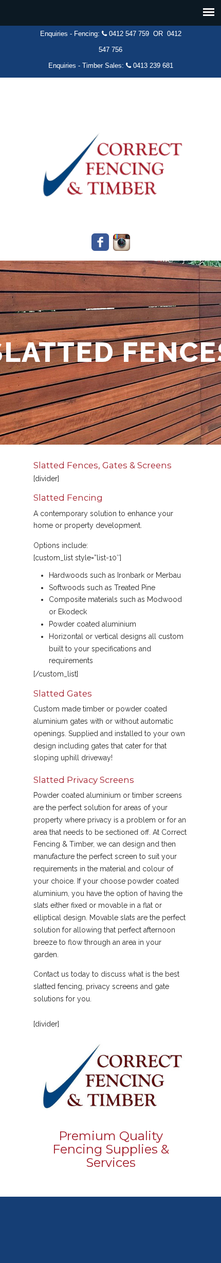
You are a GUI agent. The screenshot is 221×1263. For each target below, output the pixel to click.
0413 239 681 (153, 65)
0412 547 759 (129, 34)
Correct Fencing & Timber (110, 157)
